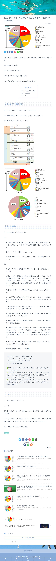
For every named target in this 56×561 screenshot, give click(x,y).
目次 (26, 87)
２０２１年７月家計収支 (28, 91)
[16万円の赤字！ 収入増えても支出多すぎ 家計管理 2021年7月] (11, 52)
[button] (51, 292)
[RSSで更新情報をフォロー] (31, 444)
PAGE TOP (28, 551)
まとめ (24, 95)
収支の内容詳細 (26, 93)
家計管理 (7, 433)
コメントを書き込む (28, 538)
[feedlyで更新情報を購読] (28, 444)
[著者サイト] (24, 444)
